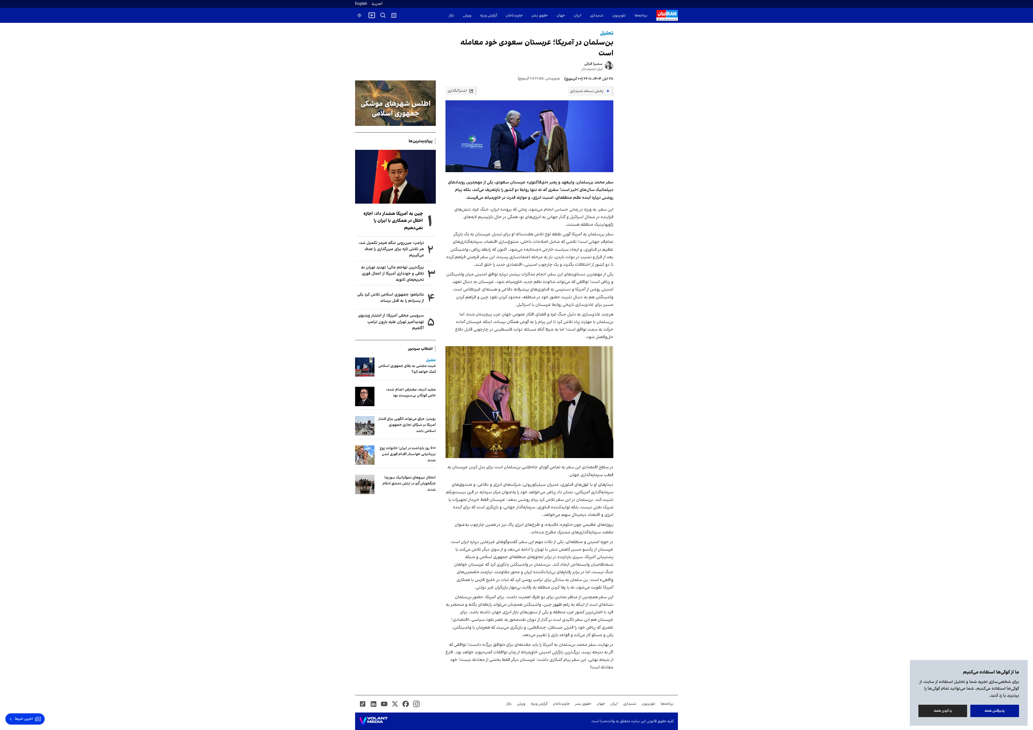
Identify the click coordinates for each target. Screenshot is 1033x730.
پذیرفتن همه (995, 711)
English (361, 4)
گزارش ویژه (488, 15)
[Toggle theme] (359, 15)
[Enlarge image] (529, 402)
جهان (561, 15)
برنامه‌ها (641, 15)
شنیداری (596, 15)
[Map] (394, 15)
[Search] (383, 15)
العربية (377, 4)
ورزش (467, 15)
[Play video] (372, 15)
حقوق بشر (540, 15)
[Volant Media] (373, 721)
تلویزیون (619, 15)
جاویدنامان (514, 15)
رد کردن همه (943, 711)
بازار (451, 15)
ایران (577, 15)
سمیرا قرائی (593, 64)
